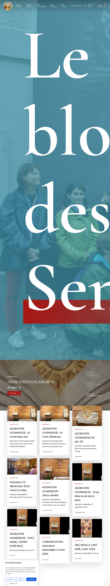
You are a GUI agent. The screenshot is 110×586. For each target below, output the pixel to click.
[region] (21, 571)
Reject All (21, 579)
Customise (10, 579)
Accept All (31, 579)
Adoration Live (14, 424)
